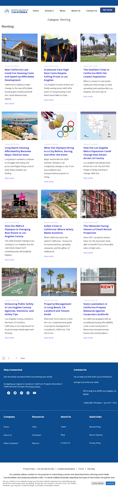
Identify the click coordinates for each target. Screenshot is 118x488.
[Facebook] (8, 392)
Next (23, 358)
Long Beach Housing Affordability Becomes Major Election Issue (18, 151)
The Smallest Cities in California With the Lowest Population (96, 73)
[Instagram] (28, 392)
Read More (9, 103)
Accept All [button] (110, 483)
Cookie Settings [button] (97, 483)
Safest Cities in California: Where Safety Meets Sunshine (58, 229)
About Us (75, 11)
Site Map (91, 469)
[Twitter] (15, 392)
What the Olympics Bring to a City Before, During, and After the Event (59, 151)
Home (36, 11)
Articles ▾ (49, 11)
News (62, 11)
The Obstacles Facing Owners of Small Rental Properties (97, 229)
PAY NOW (107, 10)
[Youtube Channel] (34, 392)
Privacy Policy (34, 386)
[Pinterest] (21, 392)
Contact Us (91, 11)
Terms (81, 469)
